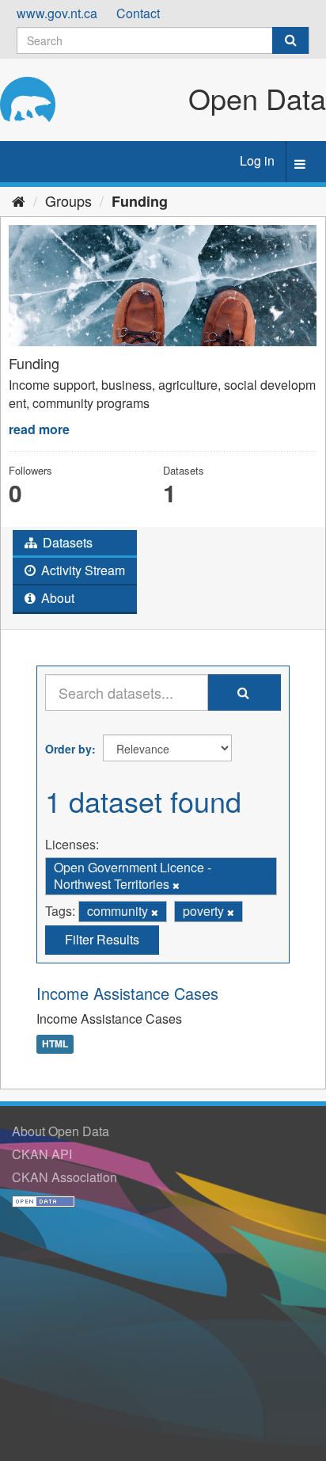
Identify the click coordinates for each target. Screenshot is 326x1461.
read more (39, 429)
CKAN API (42, 1154)
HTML (55, 1044)
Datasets (66, 542)
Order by (68, 749)
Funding (140, 201)
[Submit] (290, 40)
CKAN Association (64, 1177)
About (56, 598)
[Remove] (176, 885)
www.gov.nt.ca (57, 13)
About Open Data (60, 1131)
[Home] (18, 200)
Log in (257, 160)
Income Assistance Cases (127, 993)
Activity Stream (81, 570)
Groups (68, 200)
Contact (138, 13)
